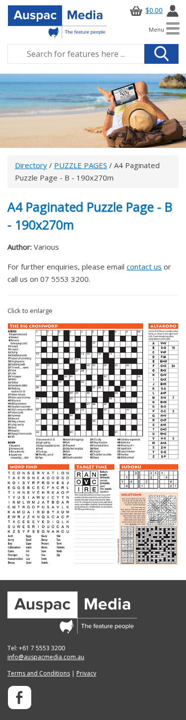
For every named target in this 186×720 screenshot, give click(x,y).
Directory (31, 165)
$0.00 (154, 10)
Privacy (86, 673)
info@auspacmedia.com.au (45, 657)
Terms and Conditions (38, 673)
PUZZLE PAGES (80, 165)
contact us (144, 266)
